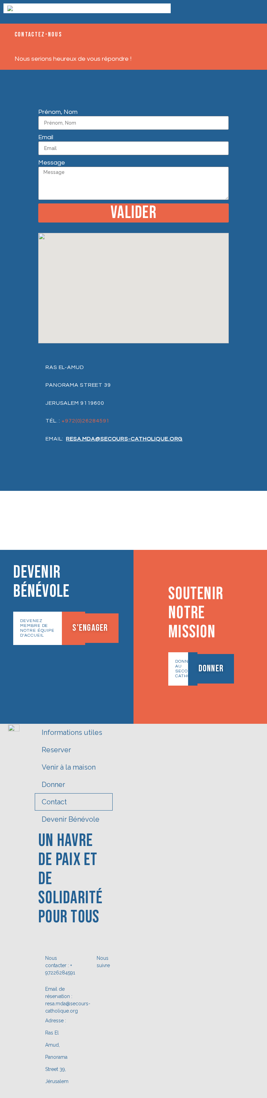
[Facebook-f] (102, 981)
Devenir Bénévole (70, 819)
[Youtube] (102, 1003)
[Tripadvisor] (102, 992)
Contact (54, 802)
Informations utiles (72, 732)
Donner (53, 784)
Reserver (56, 750)
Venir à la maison (69, 767)
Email (45, 137)
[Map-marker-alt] (102, 1015)
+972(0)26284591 (86, 421)
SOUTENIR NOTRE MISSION (195, 613)
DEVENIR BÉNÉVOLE (41, 582)
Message (51, 162)
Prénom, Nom (58, 112)
